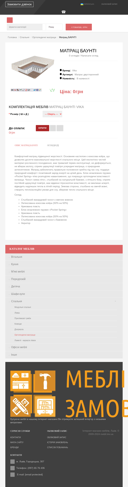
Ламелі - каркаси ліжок (25, 340)
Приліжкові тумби (22, 318)
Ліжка (17, 313)
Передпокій (18, 279)
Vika (74, 70)
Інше (14, 354)
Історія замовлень (57, 442)
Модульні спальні (22, 307)
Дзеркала (19, 329)
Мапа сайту (17, 442)
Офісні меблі (19, 347)
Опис (26, 145)
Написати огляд (89, 55)
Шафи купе (18, 294)
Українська (88, 4)
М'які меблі (18, 271)
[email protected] (34, 474)
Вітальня (16, 256)
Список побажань (57, 447)
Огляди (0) (53, 145)
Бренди (14, 447)
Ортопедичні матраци (24, 335)
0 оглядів (74, 55)
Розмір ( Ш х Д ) (19, 114)
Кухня (14, 264)
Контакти (15, 437)
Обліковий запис (56, 437)
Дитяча (15, 286)
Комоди (18, 324)
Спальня (16, 301)
